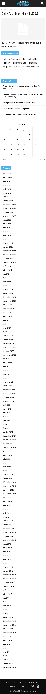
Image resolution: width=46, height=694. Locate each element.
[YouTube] (38, 686)
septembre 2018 (9, 540)
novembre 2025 (9, 208)
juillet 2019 (7, 501)
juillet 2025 (7, 224)
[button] (42, 3)
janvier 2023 (8, 339)
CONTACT (21, 687)
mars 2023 (7, 332)
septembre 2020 (9, 447)
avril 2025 (7, 235)
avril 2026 (7, 189)
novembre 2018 (9, 532)
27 (18, 154)
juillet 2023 (7, 316)
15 (29, 144)
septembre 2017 (9, 586)
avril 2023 (7, 328)
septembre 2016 (9, 632)
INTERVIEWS (23, 682)
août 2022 (7, 359)
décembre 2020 (9, 436)
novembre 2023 (9, 301)
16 (35, 144)
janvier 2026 (8, 200)
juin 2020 (6, 459)
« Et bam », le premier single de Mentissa (20, 63)
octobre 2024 (8, 258)
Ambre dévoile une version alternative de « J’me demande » (22, 87)
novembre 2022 (9, 347)
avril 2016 (7, 652)
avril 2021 (7, 420)
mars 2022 (7, 378)
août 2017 (7, 590)
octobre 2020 (8, 443)
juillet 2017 (7, 594)
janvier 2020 (8, 478)
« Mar (3, 159)
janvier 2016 (8, 663)
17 (42, 144)
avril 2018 (7, 559)
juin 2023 (6, 320)
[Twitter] (32, 686)
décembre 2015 (9, 667)
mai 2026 (6, 185)
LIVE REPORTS (34, 682)
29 (29, 154)
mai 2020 (6, 463)
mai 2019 (6, 509)
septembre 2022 (9, 355)
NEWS (14, 682)
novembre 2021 (9, 393)
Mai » (42, 159)
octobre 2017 (8, 582)
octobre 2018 (8, 536)
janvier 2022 (8, 386)
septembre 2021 (9, 401)
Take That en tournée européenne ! (17, 108)
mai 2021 (6, 416)
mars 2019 (7, 517)
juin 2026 (6, 181)
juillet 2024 (7, 270)
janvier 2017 (8, 617)
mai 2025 (6, 231)
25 (4, 154)
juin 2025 (6, 227)
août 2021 (7, 405)
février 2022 (8, 382)
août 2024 (7, 266)
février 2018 (8, 567)
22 (29, 149)
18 (4, 149)
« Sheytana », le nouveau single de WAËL (19, 103)
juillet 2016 (7, 640)
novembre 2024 (9, 254)
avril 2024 (7, 281)
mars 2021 (7, 424)
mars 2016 (7, 656)
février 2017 (8, 613)
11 (4, 144)
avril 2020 (7, 467)
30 (35, 154)
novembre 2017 (9, 578)
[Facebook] (28, 686)
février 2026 (8, 197)
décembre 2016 (9, 621)
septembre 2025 (9, 216)
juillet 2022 (7, 362)
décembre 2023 (9, 297)
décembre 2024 (9, 251)
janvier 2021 (8, 432)
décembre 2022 (9, 343)
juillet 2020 (7, 455)
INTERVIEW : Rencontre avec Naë (21, 42)
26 (11, 154)
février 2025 (8, 243)
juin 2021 (6, 413)
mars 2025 (7, 239)
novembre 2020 (9, 440)
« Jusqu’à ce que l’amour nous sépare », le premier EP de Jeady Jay (23, 95)
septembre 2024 (9, 262)
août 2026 (7, 173)
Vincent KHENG (7, 46)
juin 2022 (6, 366)
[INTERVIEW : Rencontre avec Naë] (23, 29)
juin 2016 (6, 644)
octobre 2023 (8, 305)
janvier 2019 (8, 524)
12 (11, 144)
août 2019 (7, 497)
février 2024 (8, 289)
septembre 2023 (9, 308)
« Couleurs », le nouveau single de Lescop (19, 114)
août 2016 (7, 636)
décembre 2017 (9, 575)
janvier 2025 (8, 247)
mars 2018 (7, 563)
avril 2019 (7, 513)
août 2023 (7, 312)
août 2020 (7, 451)
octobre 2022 (8, 351)
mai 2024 (6, 278)
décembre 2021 (9, 389)
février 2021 (8, 428)
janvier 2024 (8, 293)
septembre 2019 (9, 494)
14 (24, 144)
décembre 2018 (9, 528)
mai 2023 (6, 324)
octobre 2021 (8, 397)
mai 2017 (6, 602)
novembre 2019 (9, 486)
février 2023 (8, 335)
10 (42, 139)
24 (42, 149)
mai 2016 (6, 648)
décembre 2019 (9, 482)
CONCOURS (11, 687)
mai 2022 (6, 370)
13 (18, 144)
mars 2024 (7, 285)
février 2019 (8, 521)
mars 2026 (7, 193)
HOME (7, 682)
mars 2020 (7, 470)
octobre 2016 (8, 629)
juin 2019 (6, 505)
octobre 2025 (8, 212)
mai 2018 (6, 555)
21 (24, 149)
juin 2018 (6, 551)
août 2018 (7, 544)
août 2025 (7, 220)
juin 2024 (6, 274)
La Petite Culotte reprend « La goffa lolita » (20, 59)
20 (18, 149)
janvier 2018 (8, 571)
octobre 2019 (8, 490)
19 (11, 149)
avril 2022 (7, 374)
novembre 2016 (9, 625)
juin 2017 (6, 598)
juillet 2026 (7, 177)
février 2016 (8, 659)
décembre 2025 (9, 204)
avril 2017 (7, 605)
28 (24, 154)
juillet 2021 (7, 409)
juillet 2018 (7, 548)
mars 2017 (7, 609)
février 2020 (8, 474)
